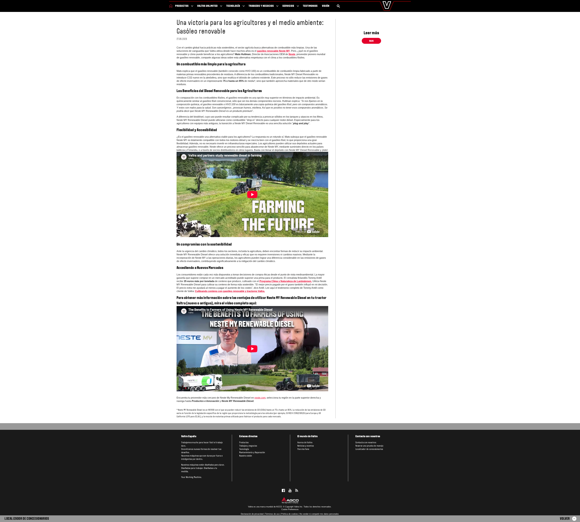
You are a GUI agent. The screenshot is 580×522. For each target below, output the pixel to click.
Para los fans (303, 449)
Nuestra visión (245, 456)
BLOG (371, 41)
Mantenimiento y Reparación (252, 453)
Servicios (288, 6)
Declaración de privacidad (252, 514)
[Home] (170, 6)
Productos (182, 6)
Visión (325, 6)
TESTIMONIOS (310, 6)
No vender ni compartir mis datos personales (319, 514)
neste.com (260, 397)
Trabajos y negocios (261, 6)
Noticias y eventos (305, 446)
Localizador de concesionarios (27, 518)
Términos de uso (272, 514)
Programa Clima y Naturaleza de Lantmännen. (285, 281)
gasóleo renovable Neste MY (273, 51)
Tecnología (233, 6)
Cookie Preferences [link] (290, 509)
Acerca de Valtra (305, 443)
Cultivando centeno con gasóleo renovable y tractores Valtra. (230, 291)
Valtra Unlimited (207, 6)
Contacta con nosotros (365, 443)
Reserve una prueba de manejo (369, 446)
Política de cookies (289, 514)
